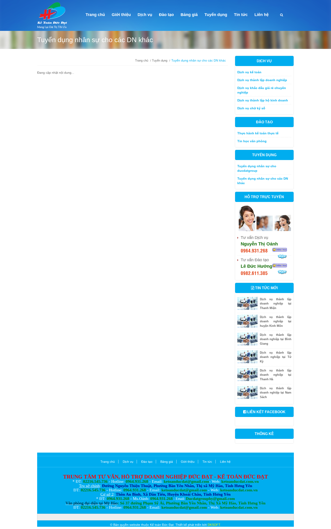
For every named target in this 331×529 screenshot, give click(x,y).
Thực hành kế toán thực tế (258, 133)
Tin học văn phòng (252, 141)
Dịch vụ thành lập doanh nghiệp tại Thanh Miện (276, 304)
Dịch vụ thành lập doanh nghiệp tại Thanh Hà (276, 375)
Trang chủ (95, 14)
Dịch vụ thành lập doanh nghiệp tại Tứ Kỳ (276, 357)
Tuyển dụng (215, 14)
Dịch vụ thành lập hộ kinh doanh (262, 100)
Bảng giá (189, 14)
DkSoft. (214, 525)
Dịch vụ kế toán (249, 72)
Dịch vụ (145, 14)
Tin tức (241, 14)
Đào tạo (166, 14)
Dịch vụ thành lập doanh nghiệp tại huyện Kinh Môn (276, 321)
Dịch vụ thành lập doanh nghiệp (262, 80)
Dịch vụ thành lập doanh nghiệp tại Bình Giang (276, 339)
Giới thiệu (121, 14)
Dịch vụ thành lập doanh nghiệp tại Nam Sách (276, 393)
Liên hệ (261, 14)
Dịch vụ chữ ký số (251, 108)
